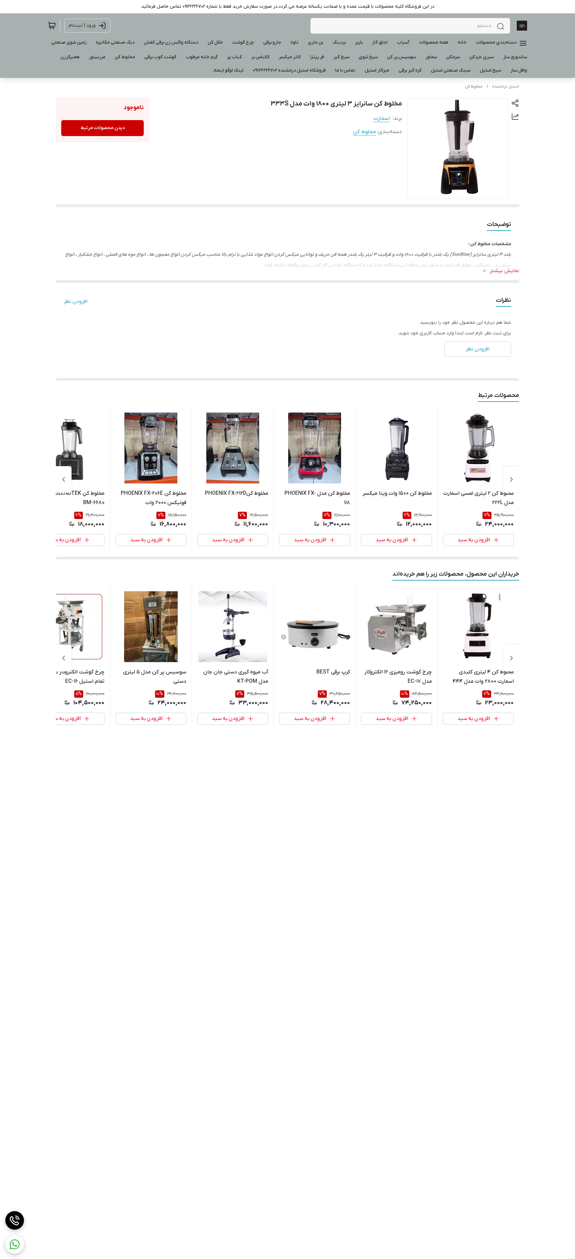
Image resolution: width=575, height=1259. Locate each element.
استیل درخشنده (505, 86)
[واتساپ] (14, 1244)
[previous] (511, 479)
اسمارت (381, 118)
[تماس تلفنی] (14, 1220)
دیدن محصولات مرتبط (103, 128)
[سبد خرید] (52, 26)
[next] (64, 479)
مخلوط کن (473, 86)
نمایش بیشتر (504, 271)
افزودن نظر (76, 301)
